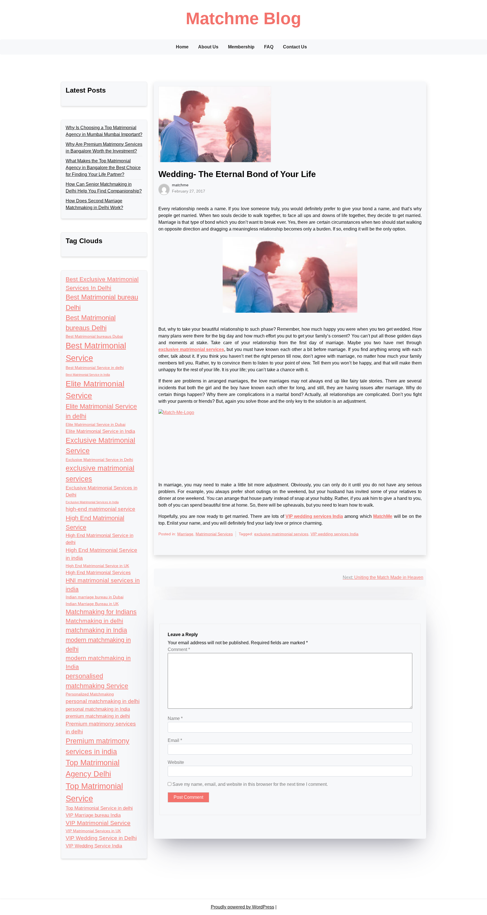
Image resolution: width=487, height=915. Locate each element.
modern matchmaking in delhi (98, 644)
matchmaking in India (96, 630)
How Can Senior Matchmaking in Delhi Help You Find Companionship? (104, 187)
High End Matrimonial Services (98, 572)
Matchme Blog (243, 18)
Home (182, 46)
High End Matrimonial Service (95, 522)
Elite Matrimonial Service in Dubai (95, 424)
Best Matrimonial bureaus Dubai (94, 336)
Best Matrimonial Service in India (88, 374)
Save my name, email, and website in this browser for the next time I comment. (250, 784)
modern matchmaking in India (98, 662)
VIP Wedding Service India (94, 846)
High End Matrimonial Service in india (101, 554)
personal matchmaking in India (98, 709)
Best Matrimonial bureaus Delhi (91, 323)
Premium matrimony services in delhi (101, 728)
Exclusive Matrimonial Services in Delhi (101, 491)
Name (175, 718)
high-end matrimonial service (100, 509)
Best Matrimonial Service (96, 351)
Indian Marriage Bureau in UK (92, 603)
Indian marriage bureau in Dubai (94, 597)
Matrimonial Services (214, 534)
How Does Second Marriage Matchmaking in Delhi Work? (94, 204)
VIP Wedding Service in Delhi (101, 838)
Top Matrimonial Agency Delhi (92, 768)
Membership (241, 46)
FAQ (268, 46)
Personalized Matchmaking (90, 694)
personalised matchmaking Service (97, 681)
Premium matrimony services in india (97, 746)
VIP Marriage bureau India (93, 815)
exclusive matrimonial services (100, 473)
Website (176, 762)
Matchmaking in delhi (94, 621)
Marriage (185, 534)
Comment (179, 649)
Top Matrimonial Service (94, 792)
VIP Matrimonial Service (98, 823)
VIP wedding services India (334, 534)
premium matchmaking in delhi (98, 716)
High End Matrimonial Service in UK (97, 565)
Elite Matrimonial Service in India (100, 431)
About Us (208, 46)
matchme (180, 185)
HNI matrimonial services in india (103, 584)
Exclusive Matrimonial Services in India (92, 502)
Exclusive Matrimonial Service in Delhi (99, 459)
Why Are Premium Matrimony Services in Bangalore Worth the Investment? (104, 147)
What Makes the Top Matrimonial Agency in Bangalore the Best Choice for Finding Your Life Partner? (103, 167)
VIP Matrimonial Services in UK (93, 831)
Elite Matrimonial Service (95, 389)
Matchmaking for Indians (101, 612)
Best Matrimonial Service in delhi (95, 367)
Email (175, 740)
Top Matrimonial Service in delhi (99, 808)
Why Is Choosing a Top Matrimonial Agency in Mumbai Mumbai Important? (104, 131)
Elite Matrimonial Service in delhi (101, 411)
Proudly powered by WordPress (242, 907)
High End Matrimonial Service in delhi (99, 539)
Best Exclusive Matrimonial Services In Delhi (102, 283)
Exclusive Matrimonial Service (100, 445)
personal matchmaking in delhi (103, 701)
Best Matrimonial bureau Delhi (102, 302)
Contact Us (295, 46)
